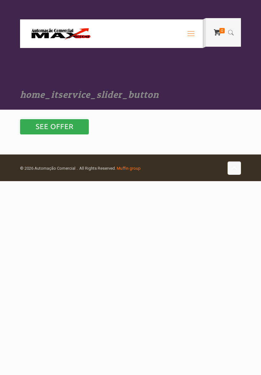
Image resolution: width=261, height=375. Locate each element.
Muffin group (129, 168)
